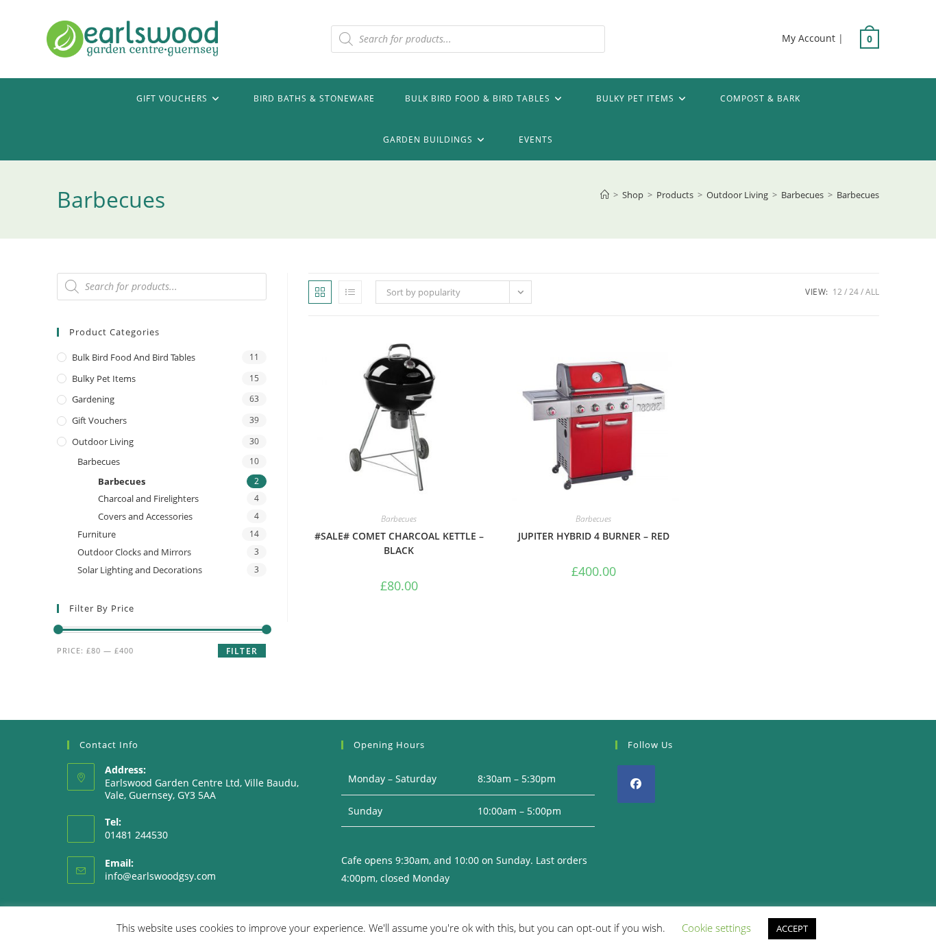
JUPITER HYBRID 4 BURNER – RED (593, 535)
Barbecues (858, 195)
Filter (242, 651)
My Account (808, 38)
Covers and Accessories (145, 516)
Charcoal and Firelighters (148, 498)
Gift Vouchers (99, 420)
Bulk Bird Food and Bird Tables (133, 357)
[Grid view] (320, 292)
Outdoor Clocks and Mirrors (134, 552)
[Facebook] (636, 784)
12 (837, 292)
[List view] (350, 292)
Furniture (96, 534)
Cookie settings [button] (716, 928)
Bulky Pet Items (104, 378)
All (872, 292)
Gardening (93, 399)
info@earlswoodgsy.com (160, 875)
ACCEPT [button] (792, 928)
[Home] (604, 195)
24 (854, 292)
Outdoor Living (103, 441)
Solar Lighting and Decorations (139, 570)
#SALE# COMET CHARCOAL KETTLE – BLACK (399, 543)
